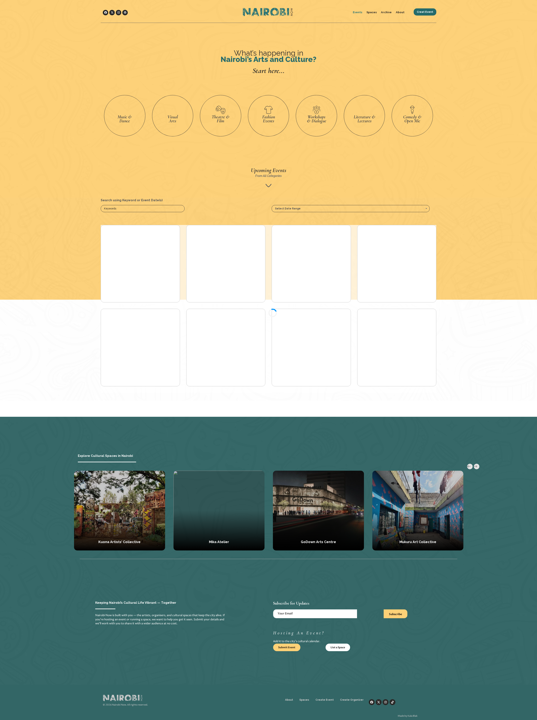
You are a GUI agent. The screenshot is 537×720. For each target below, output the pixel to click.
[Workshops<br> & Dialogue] (316, 110)
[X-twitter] (112, 12)
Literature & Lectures (364, 119)
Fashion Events (268, 119)
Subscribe (395, 614)
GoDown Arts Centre (219, 542)
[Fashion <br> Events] (268, 110)
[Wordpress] (125, 12)
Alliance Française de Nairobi (418, 542)
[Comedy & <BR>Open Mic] (412, 110)
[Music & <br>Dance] (124, 110)
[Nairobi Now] (273, 12)
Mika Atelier (119, 542)
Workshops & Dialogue (316, 119)
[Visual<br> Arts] (172, 110)
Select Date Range (288, 208)
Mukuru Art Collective (318, 542)
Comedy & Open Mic (412, 119)
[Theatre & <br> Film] (220, 110)
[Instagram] (118, 12)
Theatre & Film (220, 119)
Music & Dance (124, 119)
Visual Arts (172, 119)
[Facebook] (105, 12)
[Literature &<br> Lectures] (364, 110)
